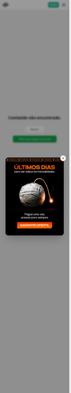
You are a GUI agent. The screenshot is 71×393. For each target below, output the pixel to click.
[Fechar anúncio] (63, 158)
